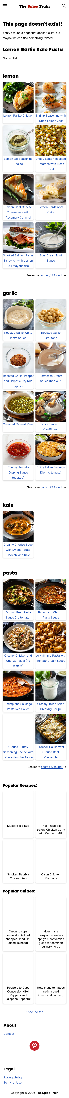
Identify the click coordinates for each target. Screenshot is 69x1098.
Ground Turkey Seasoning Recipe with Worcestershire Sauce (18, 752)
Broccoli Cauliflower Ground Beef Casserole (50, 752)
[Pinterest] (34, 1046)
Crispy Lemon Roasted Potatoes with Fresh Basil (51, 164)
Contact (9, 1033)
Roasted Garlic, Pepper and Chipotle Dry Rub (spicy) (18, 381)
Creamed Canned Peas (18, 424)
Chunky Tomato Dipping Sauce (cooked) (18, 472)
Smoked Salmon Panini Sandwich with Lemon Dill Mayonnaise (18, 261)
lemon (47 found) (51, 275)
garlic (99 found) (51, 487)
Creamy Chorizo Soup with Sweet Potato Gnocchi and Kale (18, 550)
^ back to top (34, 1012)
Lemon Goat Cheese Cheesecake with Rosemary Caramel (18, 212)
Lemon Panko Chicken (18, 115)
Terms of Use (13, 1082)
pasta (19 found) (52, 767)
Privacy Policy (13, 1077)
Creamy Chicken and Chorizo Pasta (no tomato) (18, 661)
